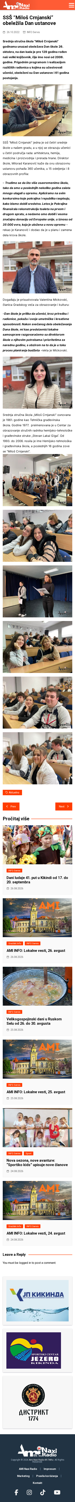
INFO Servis (33, 32)
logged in (25, 1263)
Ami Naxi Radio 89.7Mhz (41, 1460)
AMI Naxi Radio (28, 1468)
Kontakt (37, 1482)
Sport (28, 1153)
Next (61, 806)
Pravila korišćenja (47, 1476)
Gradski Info (14, 943)
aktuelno (14, 792)
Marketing (23, 1476)
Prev (13, 806)
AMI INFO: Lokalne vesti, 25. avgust (36, 1092)
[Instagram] (29, 1493)
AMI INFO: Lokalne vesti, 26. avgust (36, 950)
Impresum (50, 1468)
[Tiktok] (43, 1493)
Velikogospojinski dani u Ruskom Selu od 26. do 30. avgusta (34, 1021)
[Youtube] (57, 1493)
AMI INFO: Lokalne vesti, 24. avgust (36, 1233)
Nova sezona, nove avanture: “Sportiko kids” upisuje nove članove (37, 1162)
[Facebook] (16, 1493)
